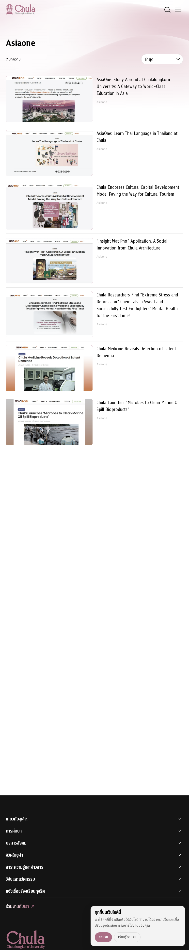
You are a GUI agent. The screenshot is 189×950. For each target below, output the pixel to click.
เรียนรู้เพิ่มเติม (127, 937)
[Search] (167, 10)
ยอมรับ (103, 937)
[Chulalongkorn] (20, 9)
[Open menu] (178, 10)
